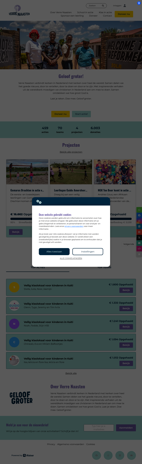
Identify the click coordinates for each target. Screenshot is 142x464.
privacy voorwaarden (73, 226)
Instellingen (87, 251)
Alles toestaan (54, 251)
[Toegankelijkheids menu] (139, 3)
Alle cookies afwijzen (71, 258)
